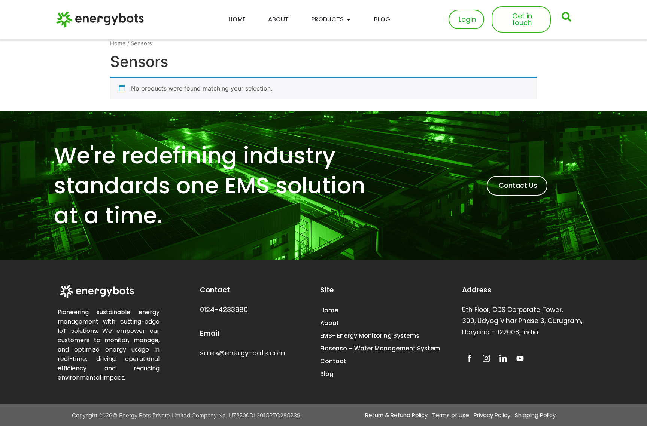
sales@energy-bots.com (242, 353)
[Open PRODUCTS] (349, 19)
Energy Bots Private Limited (154, 415)
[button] (566, 17)
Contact (333, 361)
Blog (327, 374)
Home (118, 43)
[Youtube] (520, 358)
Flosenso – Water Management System (380, 348)
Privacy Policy (492, 415)
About (329, 323)
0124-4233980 (224, 309)
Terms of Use (450, 415)
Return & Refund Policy (396, 415)
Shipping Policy (535, 415)
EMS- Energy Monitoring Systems (369, 335)
